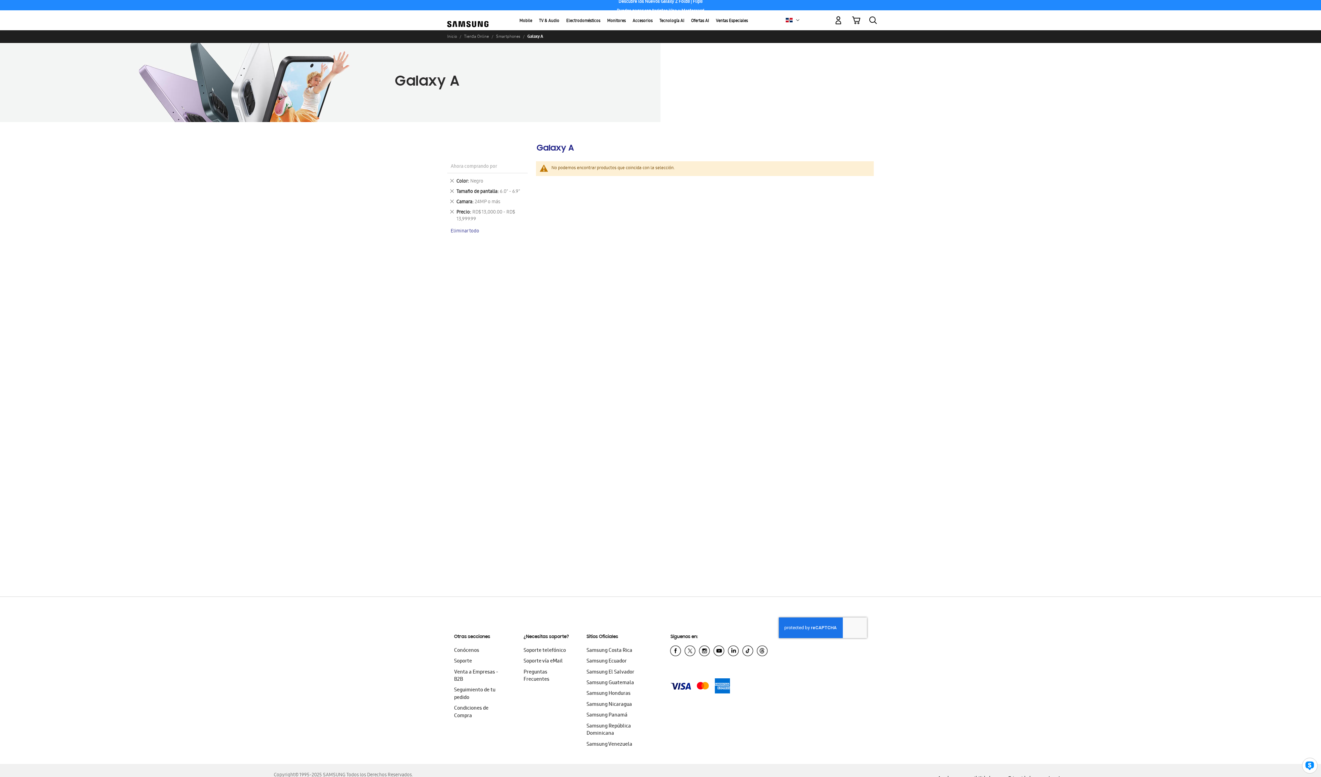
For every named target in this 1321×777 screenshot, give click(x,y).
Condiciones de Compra (471, 712)
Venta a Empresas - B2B (476, 676)
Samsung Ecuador (607, 661)
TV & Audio (549, 21)
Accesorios (643, 21)
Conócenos (466, 651)
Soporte (463, 661)
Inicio (452, 36)
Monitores (616, 21)
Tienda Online (476, 36)
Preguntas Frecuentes (536, 676)
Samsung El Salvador (610, 672)
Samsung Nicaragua (609, 705)
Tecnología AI (671, 21)
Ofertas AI (700, 21)
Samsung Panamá (607, 715)
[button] (797, 20)
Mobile (525, 21)
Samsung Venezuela (609, 745)
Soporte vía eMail (543, 661)
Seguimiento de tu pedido (474, 694)
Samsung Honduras (609, 694)
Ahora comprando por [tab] (474, 167)
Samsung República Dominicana (609, 730)
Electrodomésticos (583, 21)
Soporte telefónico (545, 651)
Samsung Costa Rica (609, 651)
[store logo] (467, 17)
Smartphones (508, 36)
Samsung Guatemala (610, 683)
